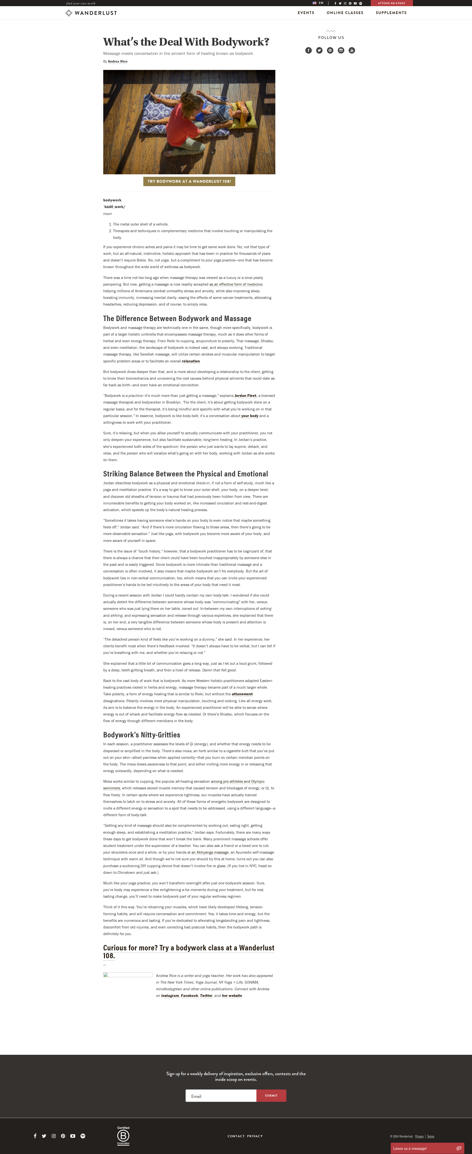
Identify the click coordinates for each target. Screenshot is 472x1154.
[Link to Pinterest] (63, 1136)
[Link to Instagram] (54, 1136)
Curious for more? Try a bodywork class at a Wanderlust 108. (189, 951)
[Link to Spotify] (82, 1136)
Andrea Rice (118, 61)
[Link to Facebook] (35, 1136)
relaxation (191, 360)
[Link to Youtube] (72, 1136)
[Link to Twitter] (44, 1136)
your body (249, 415)
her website (232, 995)
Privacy (255, 1136)
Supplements (391, 13)
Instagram (170, 995)
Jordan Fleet (245, 395)
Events (306, 13)
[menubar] (323, 3)
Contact (236, 1136)
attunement (242, 693)
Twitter (206, 995)
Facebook (189, 995)
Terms (430, 1136)
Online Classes (345, 13)
